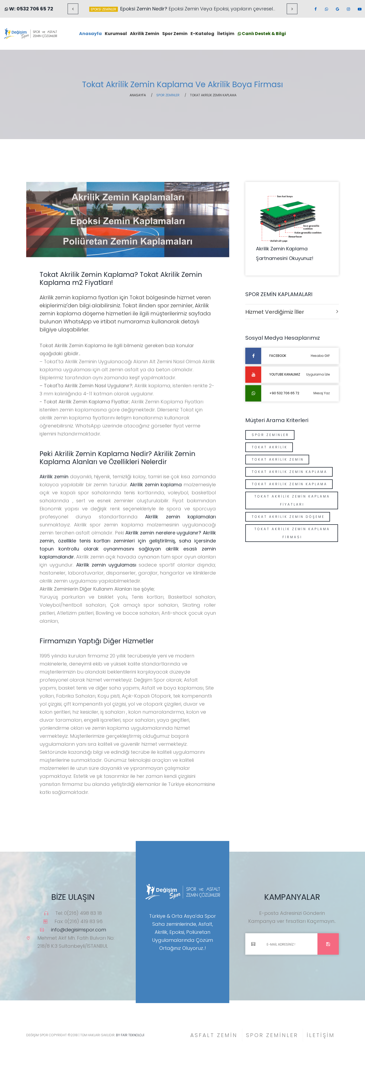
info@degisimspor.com (78, 929)
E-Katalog (202, 33)
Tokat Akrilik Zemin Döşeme (288, 516)
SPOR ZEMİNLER (272, 1035)
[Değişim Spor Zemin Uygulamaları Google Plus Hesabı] (337, 9)
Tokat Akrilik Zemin (278, 459)
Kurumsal (116, 33)
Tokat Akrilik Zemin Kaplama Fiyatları (292, 500)
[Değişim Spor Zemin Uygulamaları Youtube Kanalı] (359, 9)
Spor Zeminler (270, 435)
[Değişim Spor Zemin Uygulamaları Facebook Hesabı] (315, 9)
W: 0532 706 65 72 (30, 8)
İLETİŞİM (321, 1035)
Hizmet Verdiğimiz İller (274, 312)
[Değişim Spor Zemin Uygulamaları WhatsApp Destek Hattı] (326, 9)
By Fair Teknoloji (129, 1035)
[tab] (292, 311)
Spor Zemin (175, 33)
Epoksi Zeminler (103, 9)
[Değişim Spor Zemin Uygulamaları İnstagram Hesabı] (348, 9)
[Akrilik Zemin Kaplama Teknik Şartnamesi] (292, 218)
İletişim (225, 33)
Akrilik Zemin (144, 33)
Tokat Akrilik (270, 447)
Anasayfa (90, 33)
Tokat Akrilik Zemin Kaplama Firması (292, 533)
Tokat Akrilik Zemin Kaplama (289, 471)
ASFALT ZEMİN (214, 1035)
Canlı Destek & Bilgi (263, 33)
